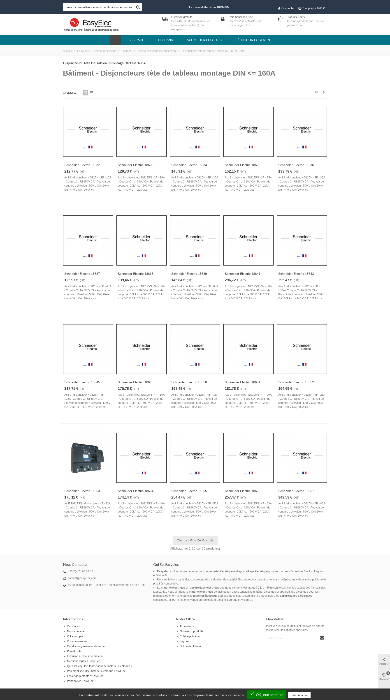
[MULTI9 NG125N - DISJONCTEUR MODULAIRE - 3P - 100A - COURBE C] (302, 240)
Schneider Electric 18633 (135, 165)
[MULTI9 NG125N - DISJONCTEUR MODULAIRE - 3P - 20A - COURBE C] (195, 131)
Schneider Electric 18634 (189, 165)
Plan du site (74, 651)
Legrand (185, 641)
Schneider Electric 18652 (296, 382)
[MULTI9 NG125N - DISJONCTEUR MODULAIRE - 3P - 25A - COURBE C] (248, 131)
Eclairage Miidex (190, 636)
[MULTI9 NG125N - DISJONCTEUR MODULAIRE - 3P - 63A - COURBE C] (195, 240)
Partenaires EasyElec (80, 681)
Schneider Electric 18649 (135, 382)
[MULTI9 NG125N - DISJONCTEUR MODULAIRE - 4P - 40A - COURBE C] (141, 457)
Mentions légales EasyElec (83, 661)
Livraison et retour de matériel (85, 656)
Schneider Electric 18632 (82, 165)
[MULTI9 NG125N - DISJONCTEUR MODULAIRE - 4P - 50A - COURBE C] (195, 457)
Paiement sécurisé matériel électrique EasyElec (96, 671)
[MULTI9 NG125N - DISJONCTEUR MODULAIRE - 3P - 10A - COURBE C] (88, 131)
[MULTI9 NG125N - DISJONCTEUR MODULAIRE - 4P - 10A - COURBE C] (141, 349)
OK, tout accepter (266, 694)
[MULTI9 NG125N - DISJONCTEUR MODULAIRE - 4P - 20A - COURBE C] (248, 349)
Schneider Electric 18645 (82, 382)
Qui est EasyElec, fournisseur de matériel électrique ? (99, 666)
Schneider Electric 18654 (135, 491)
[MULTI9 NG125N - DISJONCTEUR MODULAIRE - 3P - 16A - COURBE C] (141, 131)
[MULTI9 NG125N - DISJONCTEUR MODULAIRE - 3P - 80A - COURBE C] (248, 240)
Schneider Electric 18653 (82, 491)
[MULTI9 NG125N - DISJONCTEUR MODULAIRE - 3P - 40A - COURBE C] (88, 240)
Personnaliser (299, 695)
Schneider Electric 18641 (242, 273)
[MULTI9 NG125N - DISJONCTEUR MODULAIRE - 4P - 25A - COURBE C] (302, 349)
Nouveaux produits (191, 631)
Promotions (187, 626)
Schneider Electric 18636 (296, 165)
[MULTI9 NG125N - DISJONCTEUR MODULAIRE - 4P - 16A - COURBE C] (195, 349)
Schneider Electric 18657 (296, 491)
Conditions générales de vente (86, 646)
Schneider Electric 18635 (242, 165)
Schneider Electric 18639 (189, 273)
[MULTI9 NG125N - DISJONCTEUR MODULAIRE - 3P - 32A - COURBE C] (302, 131)
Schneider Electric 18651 (242, 382)
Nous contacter (76, 631)
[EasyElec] (91, 24)
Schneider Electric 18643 (296, 273)
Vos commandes (77, 641)
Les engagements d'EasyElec (85, 676)
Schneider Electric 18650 (189, 382)
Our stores (73, 626)
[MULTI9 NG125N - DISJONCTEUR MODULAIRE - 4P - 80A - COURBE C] (302, 457)
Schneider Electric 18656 (242, 491)
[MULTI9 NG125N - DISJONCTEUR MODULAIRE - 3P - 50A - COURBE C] (141, 240)
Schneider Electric (191, 646)
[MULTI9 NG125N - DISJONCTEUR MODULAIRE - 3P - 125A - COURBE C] (88, 349)
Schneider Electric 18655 (189, 491)
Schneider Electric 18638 (135, 273)
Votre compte (75, 636)
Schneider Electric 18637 (82, 273)
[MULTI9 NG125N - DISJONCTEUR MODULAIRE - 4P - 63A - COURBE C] (248, 457)
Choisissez (70, 92)
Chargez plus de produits (195, 540)
